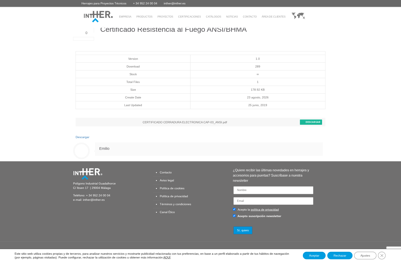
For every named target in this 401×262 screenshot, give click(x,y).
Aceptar (314, 255)
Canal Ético (167, 212)
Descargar (312, 122)
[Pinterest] (314, 3)
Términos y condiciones (175, 204)
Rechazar (340, 255)
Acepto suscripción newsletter (259, 216)
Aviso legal (167, 180)
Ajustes (365, 255)
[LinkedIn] (308, 3)
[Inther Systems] (93, 16)
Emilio (104, 148)
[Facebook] (291, 3)
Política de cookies (172, 188)
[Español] (298, 17)
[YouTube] (302, 3)
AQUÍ (166, 257)
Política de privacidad (174, 196)
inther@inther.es (174, 3)
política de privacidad (265, 209)
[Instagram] (319, 3)
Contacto (166, 172)
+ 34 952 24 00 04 (145, 3)
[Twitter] (297, 3)
